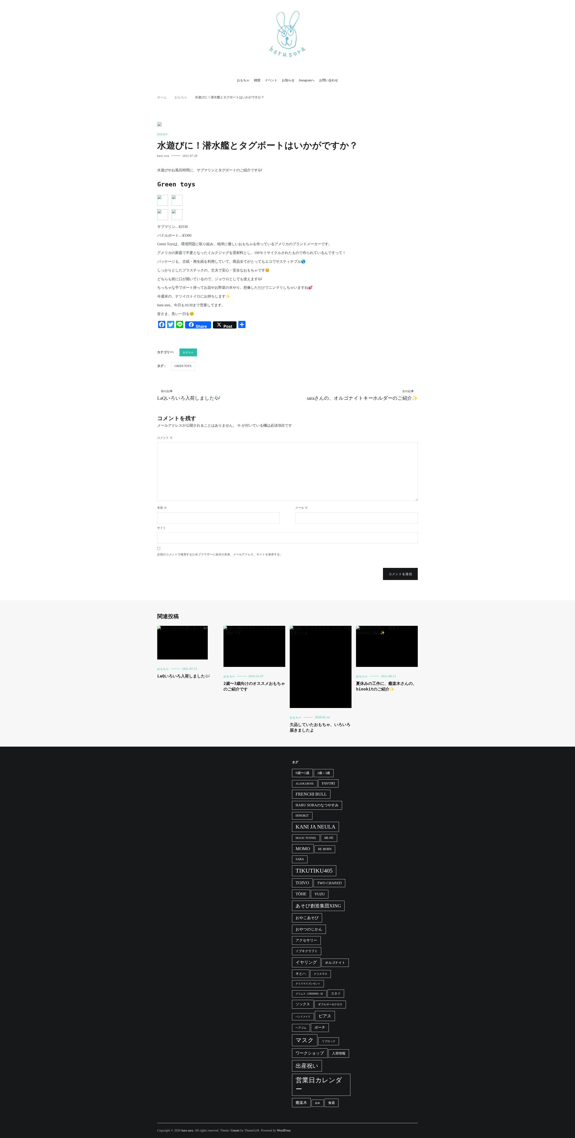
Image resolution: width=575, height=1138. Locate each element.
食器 (331, 1103)
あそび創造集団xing (318, 906)
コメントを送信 (400, 574)
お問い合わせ (328, 80)
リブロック (328, 1041)
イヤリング (306, 962)
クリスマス (320, 973)
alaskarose (305, 783)
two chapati (329, 883)
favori (328, 783)
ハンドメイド (303, 1016)
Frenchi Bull (311, 794)
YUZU (319, 894)
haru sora (163, 155)
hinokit (302, 815)
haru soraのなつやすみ (317, 805)
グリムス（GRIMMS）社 (309, 993)
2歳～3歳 (323, 773)
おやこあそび (307, 918)
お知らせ (288, 80)
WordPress (283, 1130)
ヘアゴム (301, 1027)
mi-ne (329, 838)
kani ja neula (315, 827)
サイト (161, 527)
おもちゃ (243, 80)
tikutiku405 (314, 870)
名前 (162, 507)
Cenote (235, 1130)
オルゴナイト (335, 962)
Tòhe (301, 894)
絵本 (317, 1103)
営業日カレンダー (319, 1084)
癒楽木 (301, 1103)
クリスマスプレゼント (308, 983)
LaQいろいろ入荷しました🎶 (188, 395)
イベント (271, 80)
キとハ (301, 973)
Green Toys (183, 366)
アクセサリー (306, 940)
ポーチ (319, 1027)
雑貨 (257, 80)
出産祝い (307, 1066)
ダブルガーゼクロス (330, 1004)
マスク (305, 1040)
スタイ (336, 993)
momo (303, 848)
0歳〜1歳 (302, 773)
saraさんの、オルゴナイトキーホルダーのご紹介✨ (362, 395)
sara (300, 859)
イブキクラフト (307, 951)
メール (301, 507)
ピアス (324, 1016)
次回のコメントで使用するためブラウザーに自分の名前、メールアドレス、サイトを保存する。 (220, 554)
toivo (302, 882)
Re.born (325, 849)
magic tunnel (306, 838)
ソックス (303, 1004)
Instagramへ (307, 80)
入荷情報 (338, 1053)
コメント (165, 437)
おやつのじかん (309, 929)
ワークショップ (310, 1053)
